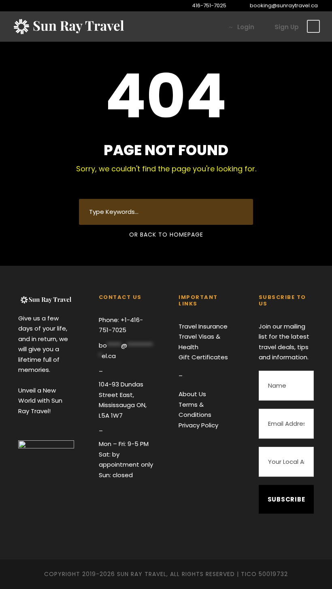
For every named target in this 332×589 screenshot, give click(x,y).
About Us (192, 394)
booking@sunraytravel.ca (283, 5)
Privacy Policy (198, 425)
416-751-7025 (209, 5)
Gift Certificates (203, 357)
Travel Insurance (203, 326)
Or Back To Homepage (166, 234)
